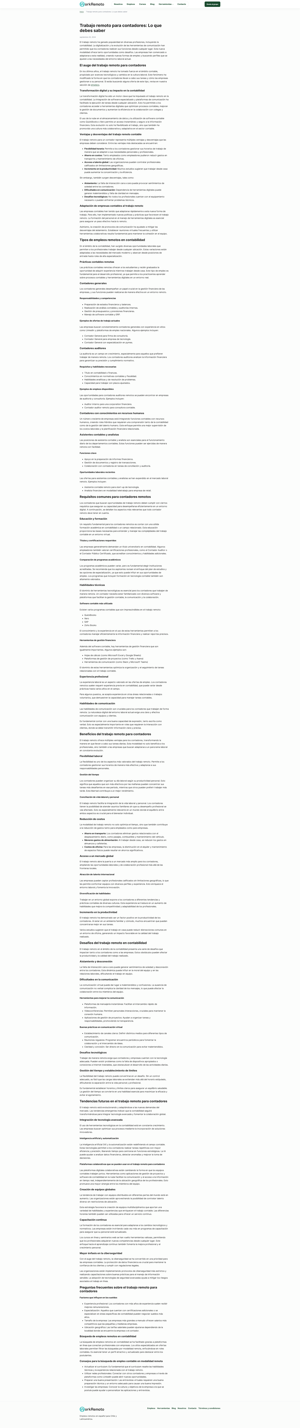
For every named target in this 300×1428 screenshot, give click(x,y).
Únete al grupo (212, 4)
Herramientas (165, 4)
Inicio (82, 12)
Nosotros (118, 4)
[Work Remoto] (92, 4)
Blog (152, 4)
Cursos (142, 4)
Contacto (181, 4)
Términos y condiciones (209, 1408)
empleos (95, 85)
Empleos (131, 4)
